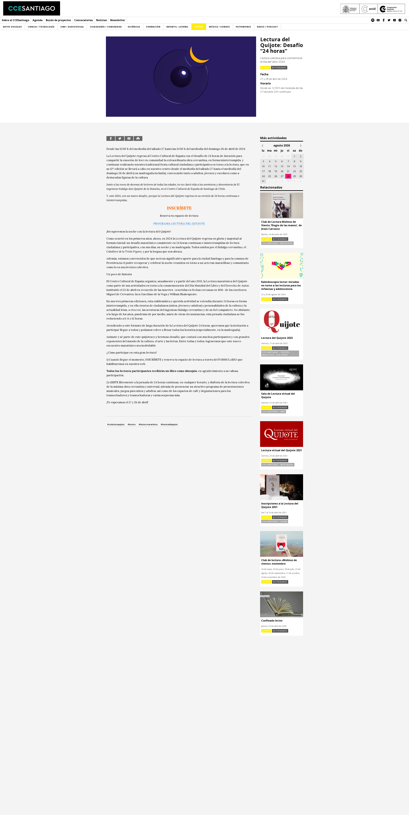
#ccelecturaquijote (115, 424)
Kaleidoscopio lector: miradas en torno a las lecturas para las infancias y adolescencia (281, 285)
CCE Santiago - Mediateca (277, 243)
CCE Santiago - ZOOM (274, 521)
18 (269, 171)
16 (300, 166)
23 (300, 171)
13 (282, 166)
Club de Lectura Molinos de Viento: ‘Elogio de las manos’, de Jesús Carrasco (281, 225)
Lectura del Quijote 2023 (277, 338)
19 (275, 171)
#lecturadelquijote (169, 424)
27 (282, 176)
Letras (265, 68)
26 (275, 176)
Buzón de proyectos (58, 20)
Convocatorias (83, 20)
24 (263, 176)
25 (269, 176)
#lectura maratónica (148, 424)
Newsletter (117, 20)
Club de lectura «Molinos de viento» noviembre (279, 561)
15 (294, 166)
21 (288, 171)
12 (275, 166)
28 (288, 176)
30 (300, 176)
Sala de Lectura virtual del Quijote (278, 395)
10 (263, 166)
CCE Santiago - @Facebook (277, 465)
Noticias (101, 20)
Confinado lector (272, 620)
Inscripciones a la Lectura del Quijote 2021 (279, 505)
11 (269, 166)
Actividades (279, 68)
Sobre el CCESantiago (15, 20)
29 (294, 176)
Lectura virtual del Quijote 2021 (281, 450)
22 (294, 171)
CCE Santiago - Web (273, 411)
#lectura (131, 424)
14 (288, 166)
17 (263, 171)
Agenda (37, 20)
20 (282, 171)
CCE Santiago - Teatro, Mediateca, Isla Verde (276, 353)
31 (263, 181)
